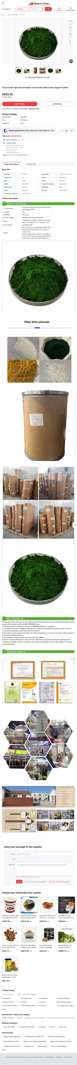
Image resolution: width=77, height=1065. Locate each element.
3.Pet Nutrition (43, 998)
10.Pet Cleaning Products (28, 1006)
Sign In (5, 155)
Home (3, 14)
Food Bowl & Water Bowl (26, 1027)
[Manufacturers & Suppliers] (38, 3)
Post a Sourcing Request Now (59, 882)
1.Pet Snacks (6, 998)
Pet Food (22, 14)
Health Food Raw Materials (12, 1036)
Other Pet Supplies (9, 1027)
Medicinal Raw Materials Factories (61, 1041)
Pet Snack (42, 1027)
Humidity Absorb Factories (12, 1046)
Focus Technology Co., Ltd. (25, 1057)
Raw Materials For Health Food (34, 1036)
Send (19, 881)
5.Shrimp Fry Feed (7, 1002)
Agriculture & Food (13, 14)
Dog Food (52, 1027)
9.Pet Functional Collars (9, 1006)
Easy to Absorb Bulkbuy (58, 1046)
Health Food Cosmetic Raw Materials (34, 1041)
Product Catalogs (30, 994)
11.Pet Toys (42, 1006)
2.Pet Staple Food (25, 998)
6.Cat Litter (23, 1002)
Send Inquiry (19, 104)
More (4, 1050)
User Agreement (49, 1057)
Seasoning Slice (42, 1046)
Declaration (59, 1057)
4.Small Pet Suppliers (63, 998)
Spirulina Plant (28, 1046)
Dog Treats (62, 1027)
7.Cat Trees (42, 1002)
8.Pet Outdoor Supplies (64, 1002)
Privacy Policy (68, 1057)
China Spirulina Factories (11, 1041)
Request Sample (34, 108)
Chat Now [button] (58, 104)
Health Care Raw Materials (56, 1036)
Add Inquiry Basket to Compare (39, 77)
